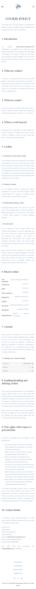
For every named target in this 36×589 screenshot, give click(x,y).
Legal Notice (18, 562)
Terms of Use (18, 573)
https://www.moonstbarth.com (25, 47)
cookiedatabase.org (7, 548)
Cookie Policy (18, 566)
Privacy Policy (18, 569)
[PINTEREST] (21, 578)
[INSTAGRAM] (14, 578)
